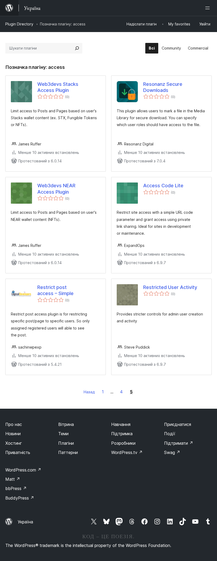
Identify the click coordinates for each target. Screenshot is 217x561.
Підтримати (178, 443)
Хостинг (13, 443)
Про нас (13, 424)
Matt (12, 479)
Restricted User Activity (170, 287)
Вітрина (66, 424)
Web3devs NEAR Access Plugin (56, 188)
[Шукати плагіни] (77, 48)
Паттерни (68, 452)
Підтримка (122, 433)
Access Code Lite (163, 185)
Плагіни (66, 443)
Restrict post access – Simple (55, 290)
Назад (89, 392)
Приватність (17, 452)
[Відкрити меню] (208, 8)
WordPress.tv (127, 452)
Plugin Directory (19, 24)
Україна (25, 521)
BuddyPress (19, 498)
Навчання (120, 424)
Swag (172, 452)
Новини (13, 433)
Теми (63, 433)
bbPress (16, 488)
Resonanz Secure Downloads (162, 87)
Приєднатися (177, 424)
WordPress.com (23, 470)
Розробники (123, 443)
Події (169, 433)
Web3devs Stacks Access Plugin (57, 87)
